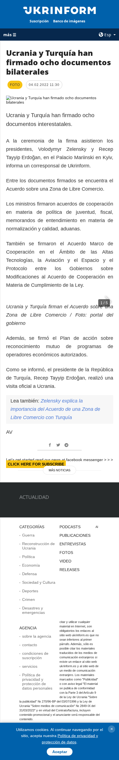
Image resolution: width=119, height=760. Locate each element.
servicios (29, 666)
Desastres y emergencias (33, 610)
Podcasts (70, 527)
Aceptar (59, 752)
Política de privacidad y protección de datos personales (37, 681)
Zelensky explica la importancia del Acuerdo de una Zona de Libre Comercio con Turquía (55, 409)
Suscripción (39, 21)
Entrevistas (73, 544)
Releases (69, 569)
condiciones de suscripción (35, 655)
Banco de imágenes (69, 21)
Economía (31, 565)
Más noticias (59, 470)
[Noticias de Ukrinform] (59, 10)
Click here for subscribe (36, 464)
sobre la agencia (36, 636)
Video (65, 561)
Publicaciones (75, 535)
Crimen (28, 599)
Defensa (29, 574)
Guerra (28, 535)
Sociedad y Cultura (38, 582)
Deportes (30, 591)
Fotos (66, 552)
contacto (29, 645)
